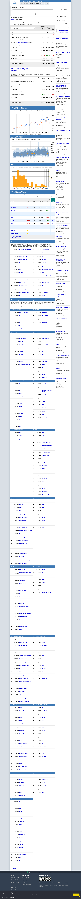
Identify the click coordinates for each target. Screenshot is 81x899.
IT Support (21, 504)
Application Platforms (16, 309)
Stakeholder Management (25, 279)
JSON (43, 501)
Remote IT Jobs (14, 880)
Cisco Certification (23, 733)
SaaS (43, 351)
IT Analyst (21, 556)
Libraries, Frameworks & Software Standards (44, 498)
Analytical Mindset (23, 626)
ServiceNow (21, 837)
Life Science (21, 610)
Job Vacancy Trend (63, 9)
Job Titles (14, 498)
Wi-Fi (20, 400)
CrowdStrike (22, 834)
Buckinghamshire (15, 213)
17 (52, 217)
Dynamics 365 (45, 344)
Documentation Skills (46, 452)
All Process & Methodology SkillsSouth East (20, 69)
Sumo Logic (44, 371)
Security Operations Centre (25, 613)
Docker (20, 792)
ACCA (20, 717)
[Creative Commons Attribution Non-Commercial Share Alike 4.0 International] (54, 878)
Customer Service (23, 285)
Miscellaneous (15, 566)
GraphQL (44, 510)
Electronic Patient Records (47, 407)
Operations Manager (23, 550)
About (47, 3)
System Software (15, 773)
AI (19, 266)
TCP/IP (20, 403)
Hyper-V (21, 779)
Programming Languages (40, 636)
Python (43, 266)
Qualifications (14, 704)
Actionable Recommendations (48, 733)
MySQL (43, 411)
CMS (20, 322)
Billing (43, 468)
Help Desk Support (23, 540)
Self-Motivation (22, 580)
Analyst (21, 501)
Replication (21, 603)
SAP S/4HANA (22, 354)
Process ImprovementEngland (16, 237)
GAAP (43, 737)
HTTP (20, 406)
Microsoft (21, 252)
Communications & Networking (18, 380)
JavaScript (44, 648)
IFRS (43, 753)
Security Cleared (22, 710)
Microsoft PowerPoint (46, 319)
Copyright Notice (26, 877)
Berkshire (13, 210)
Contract (22, 7)
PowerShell (44, 645)
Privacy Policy (25, 880)
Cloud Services (37, 332)
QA (42, 723)
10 (52, 227)
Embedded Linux (45, 589)
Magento (21, 341)
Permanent (14, 7)
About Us (13, 887)
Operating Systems (38, 566)
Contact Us (14, 889)
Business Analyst (23, 527)
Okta (20, 828)
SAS (20, 325)
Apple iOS (44, 585)
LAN (20, 390)
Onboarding (22, 569)
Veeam (20, 831)
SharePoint (21, 315)
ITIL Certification (23, 766)
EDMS (43, 404)
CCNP (20, 760)
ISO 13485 (44, 756)
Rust (43, 665)
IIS (20, 319)
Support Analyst (22, 520)
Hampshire (13, 207)
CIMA (20, 720)
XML (43, 504)
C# (42, 675)
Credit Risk (21, 577)
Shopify (21, 351)
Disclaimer (24, 887)
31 (52, 207)
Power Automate (45, 348)
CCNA (20, 740)
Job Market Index (24, 3)
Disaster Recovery (46, 279)
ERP (42, 256)
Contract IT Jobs (15, 877)
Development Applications (17, 429)
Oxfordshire (13, 223)
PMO (43, 743)
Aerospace (44, 462)
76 (52, 204)
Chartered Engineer (23, 753)
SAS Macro (44, 668)
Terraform (44, 523)
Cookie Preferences (26, 884)
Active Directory (45, 249)
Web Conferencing (23, 623)
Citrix (20, 814)
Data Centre (22, 587)
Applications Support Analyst (25, 530)
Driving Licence (22, 583)
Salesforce (21, 821)
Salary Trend (61, 13)
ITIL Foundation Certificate (25, 737)
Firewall (21, 396)
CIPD (20, 727)
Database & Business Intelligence (41, 380)
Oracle (20, 811)
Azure (43, 341)
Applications (37, 309)
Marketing (44, 471)
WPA (20, 426)
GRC (43, 720)
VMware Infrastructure (24, 785)
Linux (43, 252)
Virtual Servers (22, 789)
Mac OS (43, 579)
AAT (20, 750)
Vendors (13, 798)
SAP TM (43, 520)
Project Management (46, 262)
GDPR (43, 740)
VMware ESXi (22, 795)
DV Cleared (21, 714)
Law (43, 458)
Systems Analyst (23, 543)
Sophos (21, 841)
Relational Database (46, 417)
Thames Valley (14, 204)
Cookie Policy (25, 882)
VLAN (20, 410)
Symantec (21, 844)
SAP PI (43, 517)
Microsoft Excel (22, 262)
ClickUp (43, 364)
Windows (21, 272)
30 (52, 220)
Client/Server (22, 600)
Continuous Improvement (25, 249)
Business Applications (16, 332)
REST (43, 514)
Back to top (15, 868)
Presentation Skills (46, 485)
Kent (12, 217)
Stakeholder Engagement (47, 269)
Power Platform (45, 282)
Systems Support (23, 553)
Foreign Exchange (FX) (24, 606)
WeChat (43, 374)
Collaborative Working (47, 275)
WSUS (43, 792)
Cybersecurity (45, 292)
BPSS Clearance (22, 723)
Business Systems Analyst (25, 560)
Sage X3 (21, 344)
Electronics (44, 491)
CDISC (43, 727)
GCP (43, 358)
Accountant (21, 546)
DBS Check (21, 730)
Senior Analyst (22, 537)
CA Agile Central (22, 854)
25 (52, 213)
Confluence (21, 328)
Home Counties (14, 233)
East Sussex (13, 227)
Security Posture (23, 616)
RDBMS (43, 414)
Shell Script (44, 678)
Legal (43, 481)
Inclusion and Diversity (47, 445)
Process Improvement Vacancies (37, 3)
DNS (20, 387)
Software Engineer (23, 563)
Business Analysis (23, 289)
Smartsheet (44, 377)
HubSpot (21, 864)
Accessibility (44, 714)
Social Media (22, 619)
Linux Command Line (24, 632)
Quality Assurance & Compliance (41, 704)
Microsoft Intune (45, 775)
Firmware (21, 782)
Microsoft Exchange (23, 312)
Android (43, 582)
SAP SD (20, 348)
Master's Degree (23, 743)
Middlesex (13, 230)
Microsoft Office (45, 315)
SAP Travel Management (24, 364)
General (36, 429)
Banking (43, 488)
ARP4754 (44, 746)
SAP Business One (23, 358)
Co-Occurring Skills (63, 23)
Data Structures (22, 590)
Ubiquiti (21, 847)
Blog (20, 596)
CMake (20, 435)
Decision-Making (23, 259)
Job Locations (62, 20)
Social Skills (44, 435)
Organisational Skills (46, 442)
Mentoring (44, 259)
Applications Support (24, 523)
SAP (20, 805)
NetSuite (21, 335)
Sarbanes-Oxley (45, 760)
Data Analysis (45, 289)
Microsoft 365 (22, 282)
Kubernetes (44, 789)
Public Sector (45, 465)
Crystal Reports (45, 394)
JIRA (20, 432)
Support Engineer (23, 514)
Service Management (24, 698)
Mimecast (44, 367)
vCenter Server (45, 779)
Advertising (44, 478)
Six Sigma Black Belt (23, 756)
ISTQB (20, 763)
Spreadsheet (44, 322)
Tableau (43, 401)
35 (52, 210)
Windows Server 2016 (46, 592)
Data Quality (44, 710)
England (13, 19)
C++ (42, 652)
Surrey (12, 220)
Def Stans (44, 730)
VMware (21, 824)
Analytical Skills (45, 439)
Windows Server (45, 576)
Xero (20, 860)
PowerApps (44, 361)
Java (43, 655)
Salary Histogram (62, 16)
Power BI (44, 383)
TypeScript (44, 658)
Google (20, 818)
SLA (42, 285)
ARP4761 (44, 750)
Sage (20, 808)
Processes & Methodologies (22, 42)
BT (19, 850)
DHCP (20, 416)
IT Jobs (12, 875)
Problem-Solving (23, 256)
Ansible (43, 782)
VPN (43, 272)
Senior (20, 507)
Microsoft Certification (24, 769)
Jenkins (21, 439)
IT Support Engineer (23, 517)
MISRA (43, 717)
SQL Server (44, 387)
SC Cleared (21, 746)
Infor (20, 857)
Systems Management (39, 773)
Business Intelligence (24, 292)
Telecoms (44, 475)
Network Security (23, 419)
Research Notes (15, 882)
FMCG (20, 629)
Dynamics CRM (22, 338)
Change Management (24, 701)
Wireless (21, 413)
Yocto (43, 527)
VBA (43, 671)
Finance (43, 432)
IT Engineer (21, 510)
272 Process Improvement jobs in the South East (63, 30)
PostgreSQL (44, 398)
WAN (20, 393)
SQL (20, 269)
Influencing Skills (45, 455)
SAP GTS (21, 361)
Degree (43, 295)
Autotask (44, 785)
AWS (43, 354)
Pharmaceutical (45, 494)
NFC (20, 423)
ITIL (20, 275)
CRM (20, 295)
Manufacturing (45, 448)
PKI (20, 593)
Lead (20, 533)
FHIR (43, 507)
